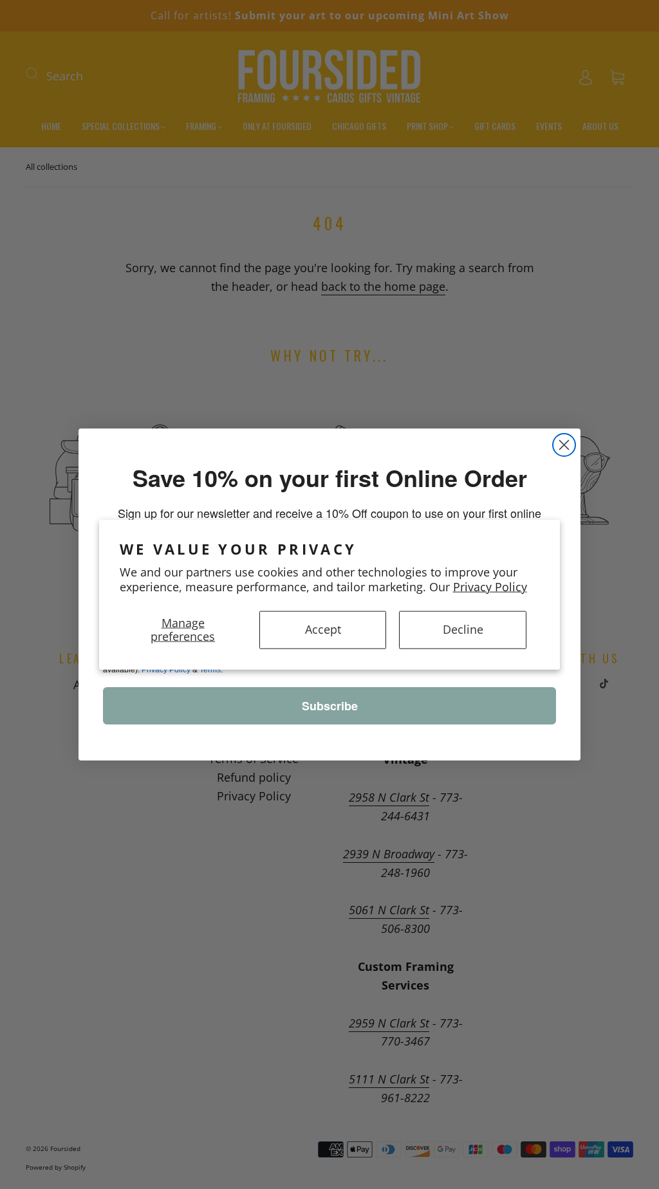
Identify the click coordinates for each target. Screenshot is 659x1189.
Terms (210, 669)
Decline (463, 629)
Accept (323, 629)
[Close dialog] (564, 445)
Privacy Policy (490, 586)
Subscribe (330, 705)
